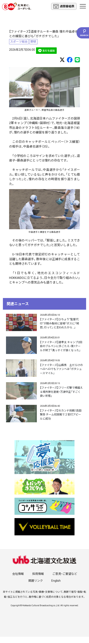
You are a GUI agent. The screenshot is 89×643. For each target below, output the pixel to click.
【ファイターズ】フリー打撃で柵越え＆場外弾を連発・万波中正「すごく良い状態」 (61, 391)
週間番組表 (67, 6)
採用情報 (38, 573)
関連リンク (35, 580)
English (56, 580)
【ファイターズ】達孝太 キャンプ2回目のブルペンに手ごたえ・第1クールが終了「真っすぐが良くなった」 (61, 346)
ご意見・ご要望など (64, 573)
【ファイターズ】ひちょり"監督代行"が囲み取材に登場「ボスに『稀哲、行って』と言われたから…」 (59, 323)
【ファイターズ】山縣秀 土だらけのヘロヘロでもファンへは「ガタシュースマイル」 (61, 369)
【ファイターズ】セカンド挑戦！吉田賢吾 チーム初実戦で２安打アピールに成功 (60, 414)
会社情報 (18, 573)
